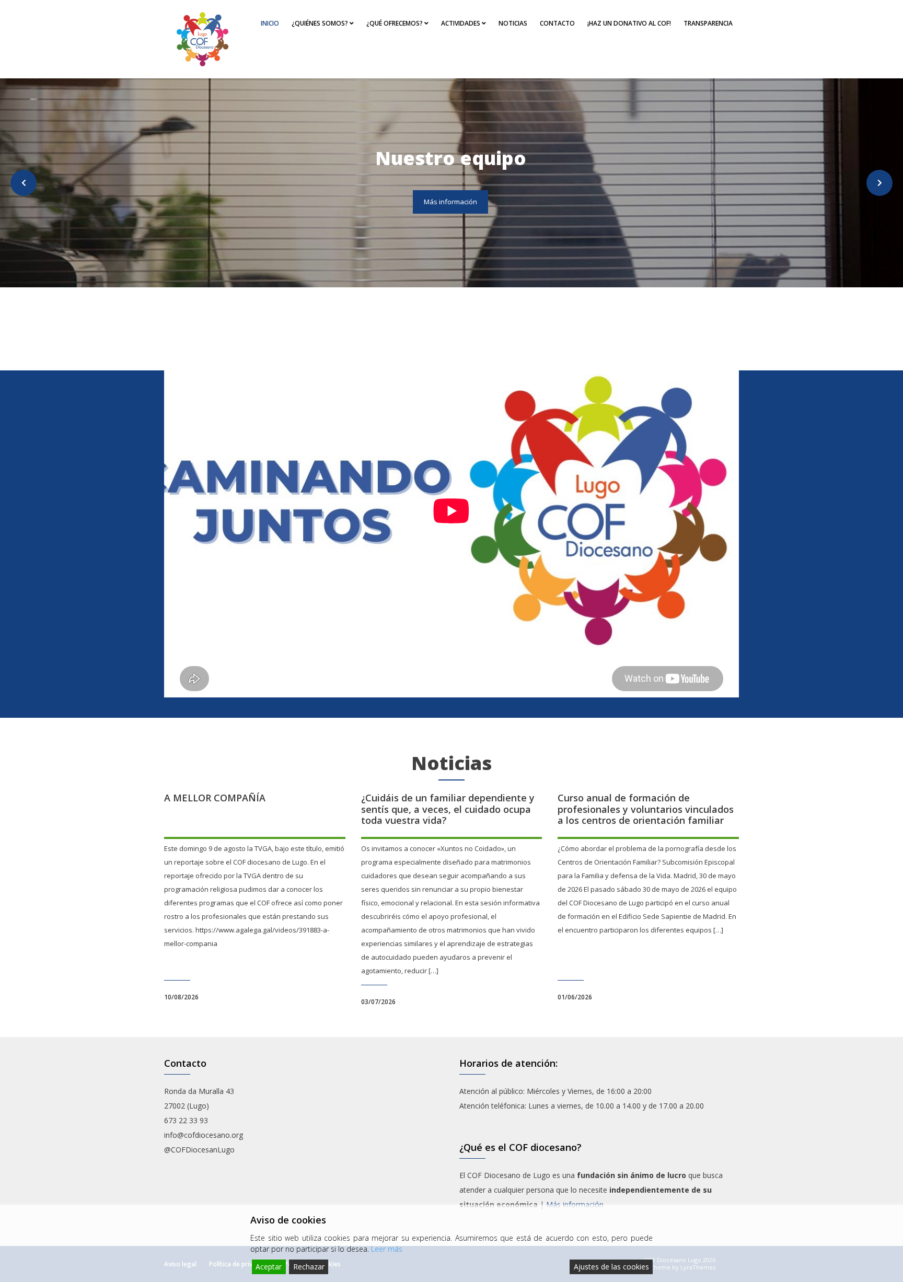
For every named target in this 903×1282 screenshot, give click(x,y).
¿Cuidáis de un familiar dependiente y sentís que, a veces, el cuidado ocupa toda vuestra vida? (448, 808)
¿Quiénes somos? (321, 23)
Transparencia (708, 23)
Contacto (557, 23)
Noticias (513, 23)
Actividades (461, 23)
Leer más (386, 1249)
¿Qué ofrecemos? (395, 23)
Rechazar (309, 1267)
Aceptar (269, 1267)
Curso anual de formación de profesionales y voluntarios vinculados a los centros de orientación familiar (646, 808)
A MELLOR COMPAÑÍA (214, 797)
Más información (450, 201)
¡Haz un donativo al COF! (629, 23)
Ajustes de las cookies (611, 1267)
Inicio (270, 23)
